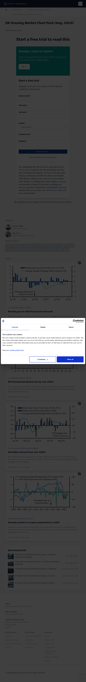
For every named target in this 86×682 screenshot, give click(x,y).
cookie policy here (17, 350)
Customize (41, 359)
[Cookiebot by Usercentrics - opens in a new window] (74, 321)
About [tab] (71, 327)
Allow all (70, 359)
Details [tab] (43, 327)
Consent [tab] (15, 327)
